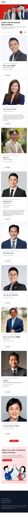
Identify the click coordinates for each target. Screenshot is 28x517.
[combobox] (11, 32)
